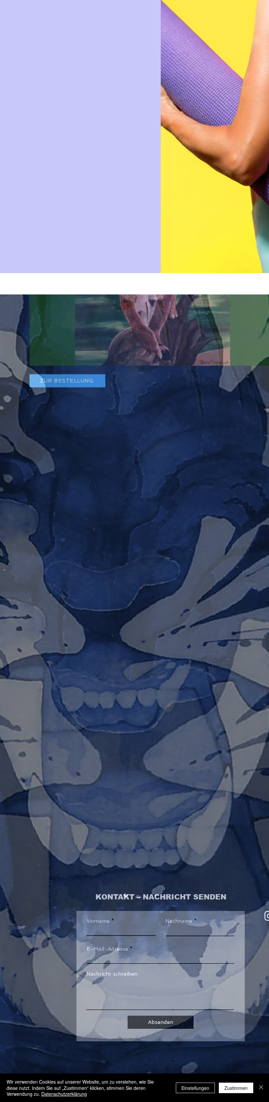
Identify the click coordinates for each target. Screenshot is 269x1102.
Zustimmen (236, 1088)
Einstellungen (195, 1088)
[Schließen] (261, 1088)
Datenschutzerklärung (64, 1094)
